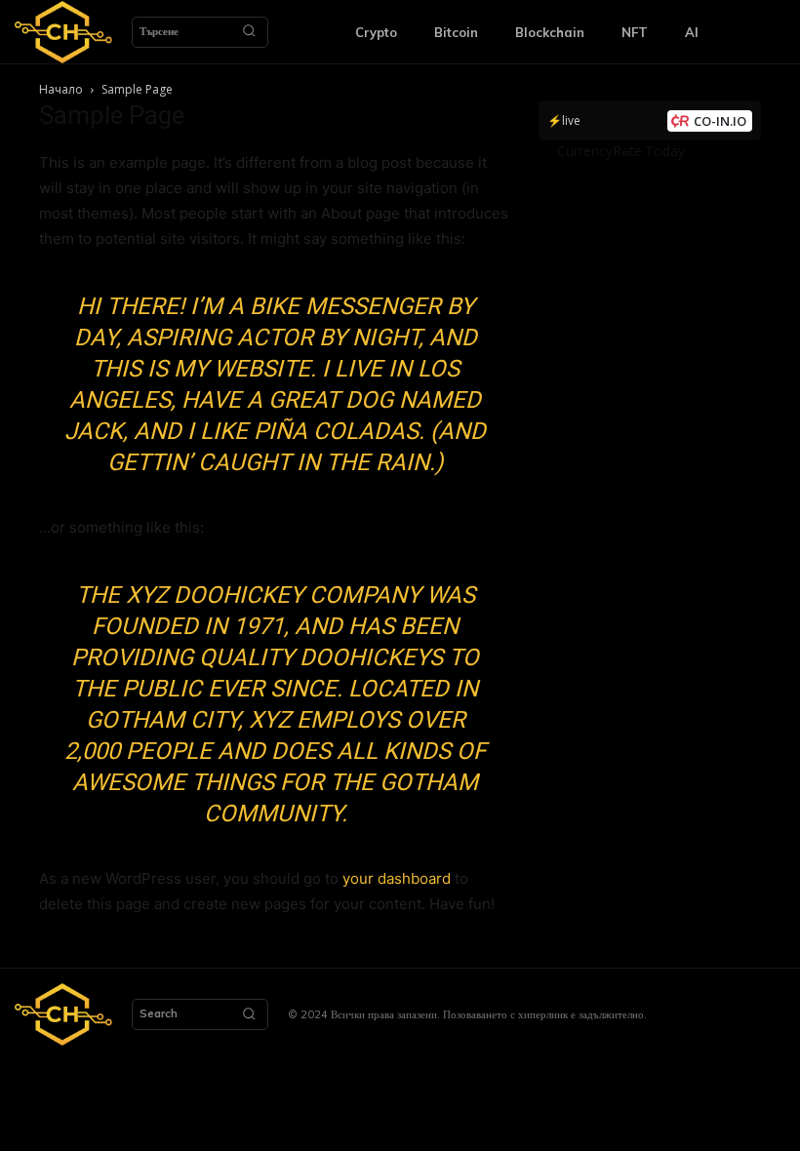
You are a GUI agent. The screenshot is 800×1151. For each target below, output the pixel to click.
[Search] (248, 32)
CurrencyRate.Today (621, 150)
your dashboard (396, 878)
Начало (61, 89)
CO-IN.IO (720, 121)
